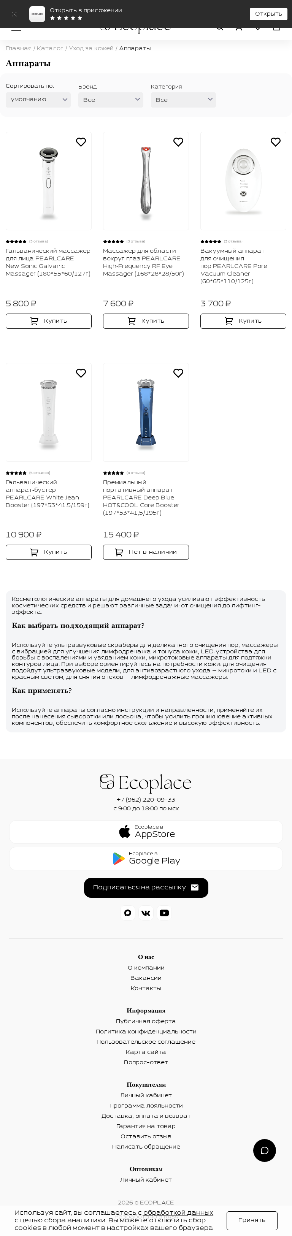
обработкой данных (178, 1213)
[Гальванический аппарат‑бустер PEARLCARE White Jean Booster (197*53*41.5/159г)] (49, 412)
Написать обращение (146, 1147)
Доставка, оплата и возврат (146, 1116)
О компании (146, 968)
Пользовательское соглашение (146, 1042)
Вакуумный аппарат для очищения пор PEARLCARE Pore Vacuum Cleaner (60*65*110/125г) (233, 266)
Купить (55, 321)
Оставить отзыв (146, 1136)
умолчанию (28, 99)
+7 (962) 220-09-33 (146, 800)
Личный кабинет (146, 1095)
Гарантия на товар (146, 1126)
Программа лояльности (146, 1106)
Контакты (146, 988)
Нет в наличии (153, 552)
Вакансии (146, 978)
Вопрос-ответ (146, 1062)
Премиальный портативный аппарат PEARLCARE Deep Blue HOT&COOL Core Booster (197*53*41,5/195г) (141, 498)
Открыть (268, 14)
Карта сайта (146, 1052)
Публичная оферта (146, 1021)
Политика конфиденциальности (146, 1032)
